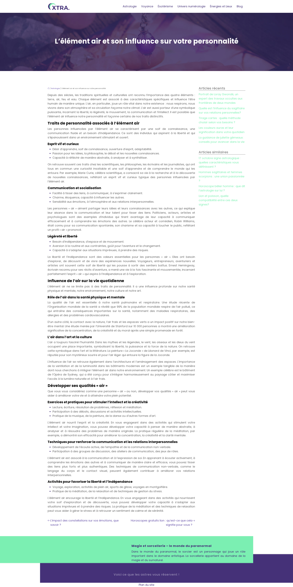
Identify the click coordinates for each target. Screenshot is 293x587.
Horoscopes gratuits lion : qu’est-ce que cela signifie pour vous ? (161, 523)
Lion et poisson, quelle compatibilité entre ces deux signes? (218, 200)
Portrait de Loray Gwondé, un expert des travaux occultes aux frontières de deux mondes (220, 98)
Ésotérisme (165, 6)
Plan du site (146, 585)
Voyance (147, 6)
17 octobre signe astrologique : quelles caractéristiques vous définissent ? (220, 162)
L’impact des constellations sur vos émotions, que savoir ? (84, 523)
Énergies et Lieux (221, 6)
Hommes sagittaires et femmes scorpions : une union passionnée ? (221, 176)
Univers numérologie (191, 6)
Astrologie (130, 6)
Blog (240, 6)
